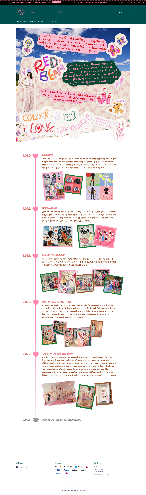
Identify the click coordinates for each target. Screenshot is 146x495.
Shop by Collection (29, 21)
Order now (40, 2)
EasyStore (83, 490)
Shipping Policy (98, 472)
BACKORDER (41, 21)
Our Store (97, 467)
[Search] (59, 12)
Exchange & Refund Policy (102, 474)
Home (19, 21)
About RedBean (52, 21)
